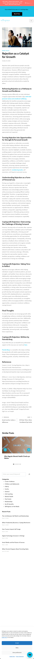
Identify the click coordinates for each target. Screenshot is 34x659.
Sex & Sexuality (9, 504)
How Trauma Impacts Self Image (11, 529)
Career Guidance (9, 481)
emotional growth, (17, 170)
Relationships (8, 501)
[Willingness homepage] (15, 20)
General (7, 491)
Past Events (8, 499)
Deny (17, 647)
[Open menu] (31, 20)
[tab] (13, 464)
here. (25, 345)
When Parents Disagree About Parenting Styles (15, 549)
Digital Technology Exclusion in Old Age (13, 536)
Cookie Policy (4, 637)
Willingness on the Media (12, 506)
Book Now (17, 14)
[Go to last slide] (5, 449)
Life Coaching (9, 494)
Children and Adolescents (12, 484)
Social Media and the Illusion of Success (13, 542)
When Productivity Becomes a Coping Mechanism (16, 522)
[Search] (29, 474)
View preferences (17, 652)
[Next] (29, 449)
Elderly (7, 486)
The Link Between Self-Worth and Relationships (15, 516)
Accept (17, 643)
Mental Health (5, 50)
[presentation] (17, 445)
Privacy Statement (20, 656)
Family (7, 489)
